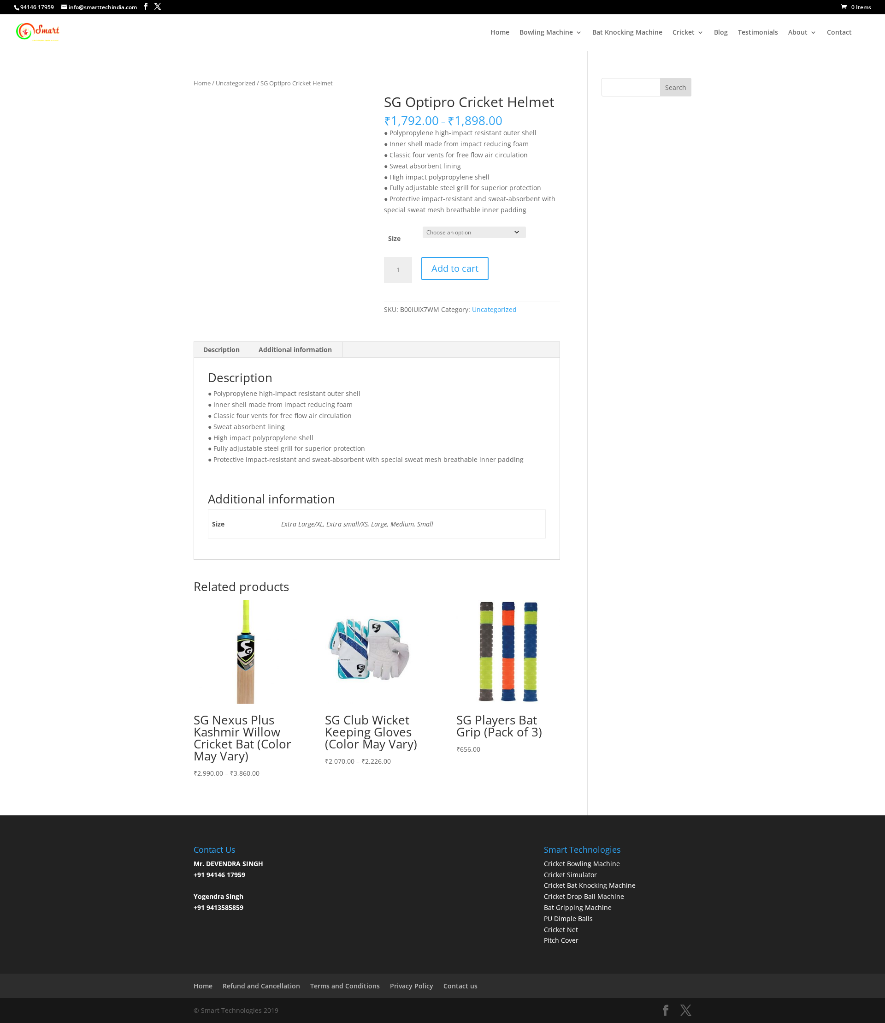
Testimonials (758, 32)
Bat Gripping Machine (578, 907)
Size (394, 238)
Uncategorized (235, 83)
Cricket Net (561, 929)
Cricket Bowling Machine (582, 863)
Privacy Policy (411, 985)
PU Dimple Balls (568, 918)
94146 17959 (37, 7)
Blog (721, 32)
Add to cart (454, 268)
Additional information (295, 349)
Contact (839, 32)
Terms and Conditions (345, 985)
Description (221, 349)
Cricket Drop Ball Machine (584, 896)
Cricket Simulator (570, 874)
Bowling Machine (546, 32)
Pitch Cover (561, 940)
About (798, 32)
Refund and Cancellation (261, 985)
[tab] (221, 350)
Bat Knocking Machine (627, 32)
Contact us (460, 985)
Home (499, 32)
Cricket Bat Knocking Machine (590, 885)
